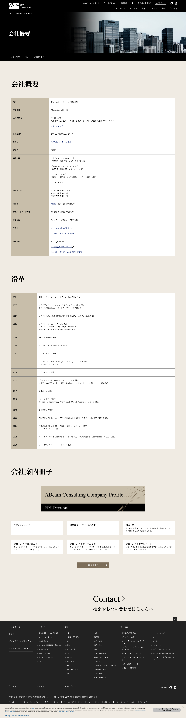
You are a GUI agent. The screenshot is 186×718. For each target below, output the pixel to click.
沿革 (26, 57)
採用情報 (124, 3)
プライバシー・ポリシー (51, 702)
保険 (68, 665)
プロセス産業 (71, 649)
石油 (68, 653)
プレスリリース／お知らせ (90, 3)
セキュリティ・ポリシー (32, 702)
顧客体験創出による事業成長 (49, 633)
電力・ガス (98, 645)
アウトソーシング (158, 633)
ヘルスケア (70, 657)
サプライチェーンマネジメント (132, 654)
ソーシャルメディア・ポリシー (73, 702)
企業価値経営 (43, 641)
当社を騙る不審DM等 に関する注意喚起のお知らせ (28, 697)
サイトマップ (142, 702)
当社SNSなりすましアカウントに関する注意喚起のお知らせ (74, 697)
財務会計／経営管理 (129, 668)
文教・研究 (98, 673)
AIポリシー (108, 702)
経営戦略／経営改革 (129, 633)
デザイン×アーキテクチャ (161, 649)
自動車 (69, 633)
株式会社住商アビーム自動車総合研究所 (66, 252)
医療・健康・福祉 (100, 677)
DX (40, 661)
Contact (106, 599)
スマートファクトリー (46, 637)
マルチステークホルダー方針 (124, 702)
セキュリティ (157, 645)
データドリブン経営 (128, 637)
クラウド (156, 641)
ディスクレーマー (14, 702)
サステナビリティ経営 (46, 657)
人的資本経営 (43, 649)
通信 (95, 649)
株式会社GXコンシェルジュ (61, 247)
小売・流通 (98, 641)
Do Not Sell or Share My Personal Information (167, 709)
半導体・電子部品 (73, 637)
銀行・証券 (70, 661)
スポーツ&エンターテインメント (105, 665)
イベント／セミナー (110, 3)
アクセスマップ (57, 126)
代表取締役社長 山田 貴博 (61, 142)
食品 (95, 633)
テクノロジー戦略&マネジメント (163, 653)
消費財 (96, 637)
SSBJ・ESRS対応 (44, 653)
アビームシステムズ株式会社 (62, 228)
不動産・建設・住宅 (101, 657)
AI (153, 637)
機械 (68, 645)
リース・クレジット (73, 669)
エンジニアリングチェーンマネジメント (134, 658)
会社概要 (16, 57)
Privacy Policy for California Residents (17, 715)
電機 (68, 641)
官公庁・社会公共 (100, 669)
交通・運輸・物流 (100, 653)
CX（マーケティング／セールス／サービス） (133, 648)
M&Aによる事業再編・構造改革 (50, 645)
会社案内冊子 (39, 57)
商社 (68, 673)
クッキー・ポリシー (94, 702)
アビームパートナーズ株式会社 (63, 233)
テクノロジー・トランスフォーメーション (164, 658)
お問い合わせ (160, 3)
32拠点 (54, 204)
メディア (97, 661)
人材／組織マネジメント (130, 664)
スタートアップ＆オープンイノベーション (133, 642)
